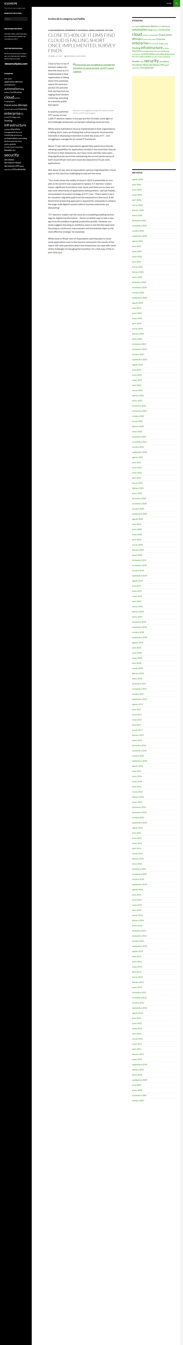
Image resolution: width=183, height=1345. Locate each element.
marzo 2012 (137, 1039)
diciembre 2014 (139, 869)
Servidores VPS (156, 64)
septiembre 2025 (139, 236)
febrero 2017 (138, 735)
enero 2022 (137, 431)
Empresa (161, 39)
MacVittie (137, 51)
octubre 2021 (138, 447)
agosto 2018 (137, 642)
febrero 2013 (138, 982)
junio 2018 (137, 653)
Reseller (136, 61)
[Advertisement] (153, 119)
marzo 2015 (137, 853)
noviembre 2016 (139, 750)
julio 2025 (136, 246)
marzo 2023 (137, 390)
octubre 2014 (138, 879)
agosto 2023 (137, 364)
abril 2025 (136, 261)
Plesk (137, 57)
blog (150, 29)
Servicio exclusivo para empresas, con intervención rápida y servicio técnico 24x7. (15, 56)
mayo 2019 (137, 596)
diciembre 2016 (139, 745)
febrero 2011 (138, 1054)
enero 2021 (137, 493)
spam (167, 65)
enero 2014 (137, 925)
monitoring (165, 51)
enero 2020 (137, 555)
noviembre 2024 (139, 287)
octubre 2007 (138, 1100)
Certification (164, 30)
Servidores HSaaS (140, 65)
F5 (150, 43)
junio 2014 (137, 900)
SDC (142, 61)
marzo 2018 (137, 668)
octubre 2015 (138, 817)
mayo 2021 (137, 472)
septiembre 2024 (139, 297)
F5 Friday (160, 43)
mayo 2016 (137, 781)
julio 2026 (136, 184)
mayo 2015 (137, 843)
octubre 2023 (138, 354)
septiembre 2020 (139, 514)
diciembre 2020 (139, 498)
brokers (155, 30)
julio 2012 (136, 1018)
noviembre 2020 (139, 503)
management (147, 51)
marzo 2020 (137, 544)
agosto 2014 (137, 889)
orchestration (148, 54)
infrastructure (152, 47)
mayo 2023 (137, 380)
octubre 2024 (138, 292)
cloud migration (56, 30)
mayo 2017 (137, 719)
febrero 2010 (138, 1069)
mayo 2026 (137, 195)
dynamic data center (149, 39)
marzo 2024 (137, 328)
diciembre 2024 (139, 282)
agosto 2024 (137, 303)
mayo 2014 (137, 905)
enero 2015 (137, 864)
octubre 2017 (138, 694)
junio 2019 (137, 591)
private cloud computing (161, 57)
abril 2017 (136, 725)
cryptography (153, 35)
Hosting (136, 47)
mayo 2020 (137, 534)
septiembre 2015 (139, 822)
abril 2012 (136, 1033)
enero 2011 (137, 1059)
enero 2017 (137, 740)
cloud (137, 34)
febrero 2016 (138, 797)
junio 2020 (137, 529)
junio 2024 (137, 313)
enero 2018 (137, 678)
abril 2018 (136, 663)
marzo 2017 (137, 730)
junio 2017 (137, 714)
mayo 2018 (137, 658)
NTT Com (109, 30)
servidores (164, 61)
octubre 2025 (138, 231)
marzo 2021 (137, 483)
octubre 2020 (138, 508)
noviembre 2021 (139, 442)
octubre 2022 (138, 416)
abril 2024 (136, 323)
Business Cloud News (76, 56)
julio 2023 (136, 370)
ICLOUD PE (10, 3)
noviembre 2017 (139, 689)
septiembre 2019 (139, 575)
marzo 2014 (137, 915)
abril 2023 (136, 385)
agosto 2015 (137, 828)
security (151, 60)
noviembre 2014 (139, 874)
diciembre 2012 (139, 992)
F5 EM (154, 44)
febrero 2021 (138, 488)
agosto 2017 (137, 704)
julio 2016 (136, 771)
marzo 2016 (137, 792)
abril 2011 (136, 1049)
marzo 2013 (137, 977)
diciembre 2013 (139, 930)
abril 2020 (136, 539)
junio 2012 (137, 1023)
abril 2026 (136, 200)
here (59, 252)
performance (169, 54)
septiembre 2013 (139, 946)
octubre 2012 (138, 1002)
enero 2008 (137, 1090)
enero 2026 (137, 215)
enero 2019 (137, 617)
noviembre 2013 (139, 936)
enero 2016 (137, 802)
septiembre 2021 (139, 452)
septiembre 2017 (139, 699)
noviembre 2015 (139, 812)
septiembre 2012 (139, 1008)
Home (169, 3)
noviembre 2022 (139, 411)
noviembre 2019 (139, 565)
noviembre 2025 (139, 225)
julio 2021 (136, 462)
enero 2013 (137, 987)
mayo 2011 (137, 1044)
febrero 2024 (138, 333)
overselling (159, 54)
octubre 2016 (138, 755)
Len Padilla (83, 30)
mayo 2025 (137, 256)
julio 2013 (136, 956)
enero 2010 (137, 1075)
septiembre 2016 (139, 761)
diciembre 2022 (139, 406)
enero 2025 (137, 277)
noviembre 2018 (139, 627)
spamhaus (136, 68)
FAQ (166, 44)
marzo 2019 (137, 606)
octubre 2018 (138, 632)
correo (145, 35)
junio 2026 (137, 189)
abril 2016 (136, 786)
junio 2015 (137, 838)
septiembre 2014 (139, 884)
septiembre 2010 (139, 1064)
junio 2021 (137, 467)
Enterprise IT (71, 30)
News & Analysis (96, 30)
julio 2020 (136, 524)
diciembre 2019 (139, 560)
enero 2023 (137, 400)
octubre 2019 (138, 570)
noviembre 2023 (139, 349)
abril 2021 (136, 478)
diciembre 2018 (139, 622)
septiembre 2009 (139, 1080)
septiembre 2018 (139, 637)
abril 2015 (136, 848)
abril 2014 (136, 910)
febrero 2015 (138, 858)
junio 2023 (137, 375)
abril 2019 (136, 601)
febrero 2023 (138, 395)
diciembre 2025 (139, 220)
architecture (164, 26)
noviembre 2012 (139, 997)
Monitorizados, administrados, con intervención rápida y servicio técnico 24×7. (15, 36)
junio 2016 (137, 776)
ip (163, 48)
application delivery (149, 26)
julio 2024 (136, 308)
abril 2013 (136, 972)
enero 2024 (137, 339)
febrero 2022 (138, 426)
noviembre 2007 (139, 1095)
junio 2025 (137, 251)
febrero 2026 (138, 210)
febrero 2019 (138, 611)
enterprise (140, 43)
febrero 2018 (138, 673)
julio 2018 (136, 647)
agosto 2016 (137, 766)
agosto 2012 (137, 1013)
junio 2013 (137, 961)
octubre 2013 (138, 941)
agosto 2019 (137, 581)
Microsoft (156, 51)
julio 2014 (136, 894)
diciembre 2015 (139, 807)
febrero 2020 (138, 550)
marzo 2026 (137, 205)
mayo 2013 (137, 966)
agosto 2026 (137, 179)
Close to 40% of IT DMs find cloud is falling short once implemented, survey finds (81, 42)
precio (148, 56)
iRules (167, 48)
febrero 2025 (138, 272)
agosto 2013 (137, 951)
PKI (133, 57)
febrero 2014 (138, 920)
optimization (136, 54)
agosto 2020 (137, 519)
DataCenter (165, 34)
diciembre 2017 (139, 683)
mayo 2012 (137, 1028)
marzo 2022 (137, 421)
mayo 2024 (137, 318)
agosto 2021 (137, 457)
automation (140, 29)
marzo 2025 (137, 267)
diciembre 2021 (139, 436)
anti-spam (136, 26)
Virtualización (147, 67)
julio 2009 (136, 1085)
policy (142, 56)
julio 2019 (136, 586)
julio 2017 (136, 709)
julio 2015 (136, 833)
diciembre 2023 (139, 344)
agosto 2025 (137, 241)
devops (137, 38)
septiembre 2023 (139, 359)
